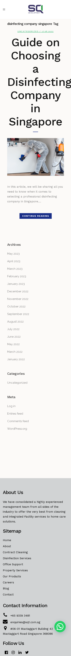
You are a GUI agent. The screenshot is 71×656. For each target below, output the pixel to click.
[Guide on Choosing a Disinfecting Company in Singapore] (35, 157)
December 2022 (17, 291)
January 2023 (16, 284)
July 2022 (13, 329)
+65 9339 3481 (20, 615)
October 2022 (16, 306)
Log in (11, 406)
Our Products (12, 576)
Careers (8, 582)
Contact (8, 594)
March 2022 (15, 351)
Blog (6, 588)
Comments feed (18, 421)
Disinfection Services (17, 558)
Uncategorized (27, 31)
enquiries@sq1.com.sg (25, 622)
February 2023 (16, 276)
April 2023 (13, 261)
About (7, 546)
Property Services (15, 570)
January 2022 (16, 359)
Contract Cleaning (15, 552)
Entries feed (15, 413)
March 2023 (15, 268)
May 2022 (13, 344)
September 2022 (18, 314)
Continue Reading (35, 216)
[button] (60, 626)
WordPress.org (17, 428)
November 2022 (17, 299)
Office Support (13, 564)
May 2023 (13, 253)
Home (7, 540)
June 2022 (14, 336)
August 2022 (15, 321)
